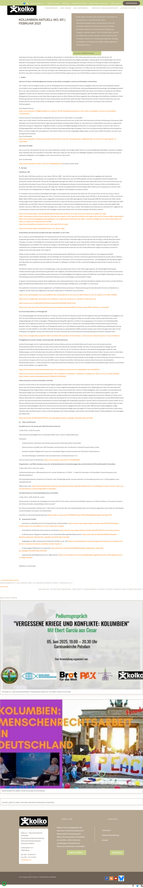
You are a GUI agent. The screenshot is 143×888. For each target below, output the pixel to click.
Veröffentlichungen (98, 3)
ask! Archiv (116, 3)
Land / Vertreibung (80, 8)
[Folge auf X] (121, 878)
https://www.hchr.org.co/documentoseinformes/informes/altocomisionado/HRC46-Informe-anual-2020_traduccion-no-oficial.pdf (64, 307)
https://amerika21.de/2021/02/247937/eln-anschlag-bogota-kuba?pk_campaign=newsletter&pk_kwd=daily (56, 418)
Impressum (106, 830)
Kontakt (105, 840)
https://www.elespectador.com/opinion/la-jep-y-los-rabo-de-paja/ (42, 228)
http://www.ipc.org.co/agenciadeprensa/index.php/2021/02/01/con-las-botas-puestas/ (90, 530)
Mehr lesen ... (76, 852)
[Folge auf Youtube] (116, 878)
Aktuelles (77, 53)
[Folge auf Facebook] (107, 878)
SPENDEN (117, 853)
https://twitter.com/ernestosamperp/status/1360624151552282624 (42, 376)
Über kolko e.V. (37, 3)
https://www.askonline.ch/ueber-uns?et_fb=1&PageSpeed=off (40, 163)
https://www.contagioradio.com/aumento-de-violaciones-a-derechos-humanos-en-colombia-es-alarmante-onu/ (57, 299)
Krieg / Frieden (65, 8)
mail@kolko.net (26, 860)
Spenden (131, 3)
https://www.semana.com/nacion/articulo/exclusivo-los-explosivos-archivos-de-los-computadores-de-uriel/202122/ (59, 369)
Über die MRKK (53, 3)
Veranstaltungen (79, 3)
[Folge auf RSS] (111, 878)
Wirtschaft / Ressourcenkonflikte (105, 8)
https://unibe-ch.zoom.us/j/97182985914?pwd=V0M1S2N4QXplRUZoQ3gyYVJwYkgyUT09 (80, 515)
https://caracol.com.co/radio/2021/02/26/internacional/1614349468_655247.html (47, 303)
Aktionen (66, 3)
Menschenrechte (51, 8)
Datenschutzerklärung (110, 835)
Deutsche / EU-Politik (128, 8)
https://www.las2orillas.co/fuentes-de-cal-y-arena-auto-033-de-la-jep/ (43, 224)
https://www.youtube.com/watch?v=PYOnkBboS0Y (62, 460)
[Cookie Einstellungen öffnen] (4, 885)
